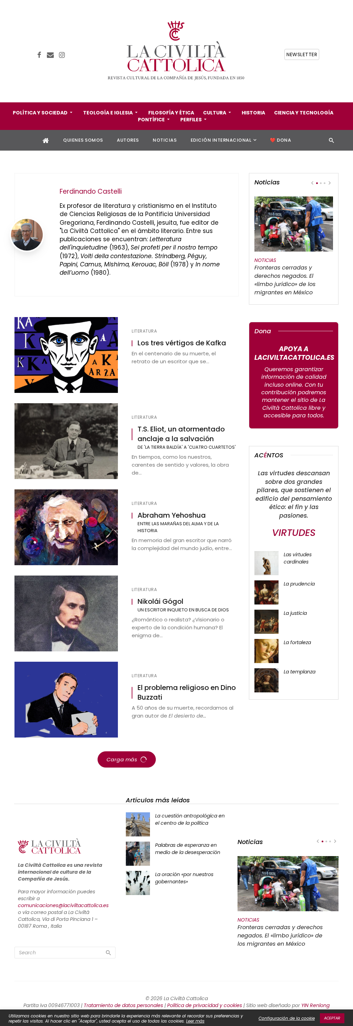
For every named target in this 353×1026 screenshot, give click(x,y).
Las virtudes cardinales (298, 558)
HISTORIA (253, 112)
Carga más (122, 759)
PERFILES (191, 119)
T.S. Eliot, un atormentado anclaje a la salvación (181, 434)
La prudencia (299, 583)
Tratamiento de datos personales (123, 1005)
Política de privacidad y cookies (204, 1005)
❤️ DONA (280, 140)
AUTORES (128, 140)
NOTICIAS (164, 140)
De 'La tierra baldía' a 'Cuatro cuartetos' (187, 447)
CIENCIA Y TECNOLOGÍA (303, 112)
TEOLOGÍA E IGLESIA (108, 112)
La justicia (295, 613)
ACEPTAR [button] (332, 1018)
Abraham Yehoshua (172, 515)
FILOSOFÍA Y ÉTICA (171, 112)
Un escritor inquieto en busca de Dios (183, 610)
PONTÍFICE (151, 119)
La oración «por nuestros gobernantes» (184, 878)
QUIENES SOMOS (83, 140)
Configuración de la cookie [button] (287, 1018)
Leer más (195, 1021)
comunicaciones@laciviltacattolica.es (63, 905)
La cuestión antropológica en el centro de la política (190, 819)
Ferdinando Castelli (91, 191)
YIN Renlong (315, 1005)
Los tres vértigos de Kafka (182, 343)
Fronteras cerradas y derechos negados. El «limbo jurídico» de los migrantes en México (284, 280)
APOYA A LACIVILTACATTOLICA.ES (294, 353)
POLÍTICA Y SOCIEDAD (40, 112)
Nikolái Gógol (160, 601)
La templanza (299, 671)
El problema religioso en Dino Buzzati (187, 692)
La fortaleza (297, 642)
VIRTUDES (293, 532)
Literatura (144, 331)
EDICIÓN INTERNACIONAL (221, 140)
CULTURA (214, 112)
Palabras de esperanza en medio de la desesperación (187, 849)
